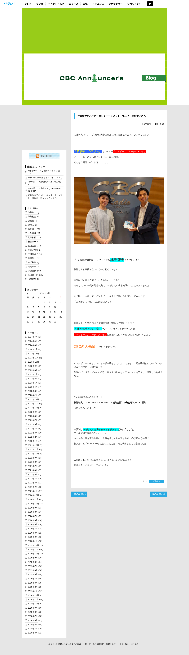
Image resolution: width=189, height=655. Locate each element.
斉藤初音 (34, 216)
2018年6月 (33, 620)
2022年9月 (33, 412)
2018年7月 (33, 616)
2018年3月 (33, 633)
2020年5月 (33, 524)
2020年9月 (33, 508)
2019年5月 (33, 574)
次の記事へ (158, 494)
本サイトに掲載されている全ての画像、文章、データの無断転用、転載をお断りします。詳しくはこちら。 (94, 644)
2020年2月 (33, 537)
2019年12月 (33, 545)
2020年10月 (33, 503)
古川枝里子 (35, 254)
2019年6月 (33, 570)
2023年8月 (33, 370)
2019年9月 (33, 558)
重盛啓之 (34, 258)
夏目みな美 (34, 250)
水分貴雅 (34, 233)
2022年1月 (33, 441)
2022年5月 (33, 424)
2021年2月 (33, 487)
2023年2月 (33, 395)
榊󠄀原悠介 (34, 271)
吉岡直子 (34, 266)
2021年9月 (33, 458)
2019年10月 (33, 553)
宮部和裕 (34, 237)
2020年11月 (33, 499)
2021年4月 (33, 478)
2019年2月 (33, 587)
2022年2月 (33, 437)
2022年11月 (33, 403)
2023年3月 (33, 391)
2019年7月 (33, 566)
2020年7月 (33, 516)
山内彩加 (34, 279)
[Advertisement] (94, 29)
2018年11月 (33, 599)
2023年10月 (33, 362)
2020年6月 (33, 520)
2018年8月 (33, 612)
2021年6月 (33, 470)
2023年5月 (33, 383)
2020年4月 (33, 528)
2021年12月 (33, 445)
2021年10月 (33, 453)
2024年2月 (33, 349)
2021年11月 (33, 449)
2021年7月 (33, 466)
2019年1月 (33, 591)
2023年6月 (33, 378)
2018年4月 (33, 628)
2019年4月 (33, 578)
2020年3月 (33, 533)
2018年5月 (33, 624)
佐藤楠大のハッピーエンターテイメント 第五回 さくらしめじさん (45, 196)
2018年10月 (33, 603)
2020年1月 (33, 541)
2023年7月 (33, 374)
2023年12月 (33, 353)
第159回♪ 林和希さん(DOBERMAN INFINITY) (44, 189)
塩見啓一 (34, 229)
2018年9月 (33, 608)
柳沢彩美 (33, 262)
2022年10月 (33, 408)
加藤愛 (32, 220)
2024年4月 (33, 341)
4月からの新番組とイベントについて (45, 177)
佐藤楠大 (156, 481)
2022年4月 (33, 428)
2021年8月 (33, 462)
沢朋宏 (32, 225)
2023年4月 (33, 387)
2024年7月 (33, 337)
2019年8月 (33, 562)
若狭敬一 (34, 241)
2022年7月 (33, 420)
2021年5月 (33, 474)
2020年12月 (33, 495)
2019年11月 (33, 549)
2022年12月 (33, 399)
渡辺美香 (34, 246)
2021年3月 (33, 483)
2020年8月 (33, 512)
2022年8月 (33, 416)
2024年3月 (33, 345)
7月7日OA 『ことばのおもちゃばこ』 (44, 171)
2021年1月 (33, 491)
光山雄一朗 (35, 275)
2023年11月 (33, 358)
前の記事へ (79, 494)
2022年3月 (33, 433)
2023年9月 (33, 366)
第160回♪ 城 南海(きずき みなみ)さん (45, 182)
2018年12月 (33, 595)
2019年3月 (33, 583)
